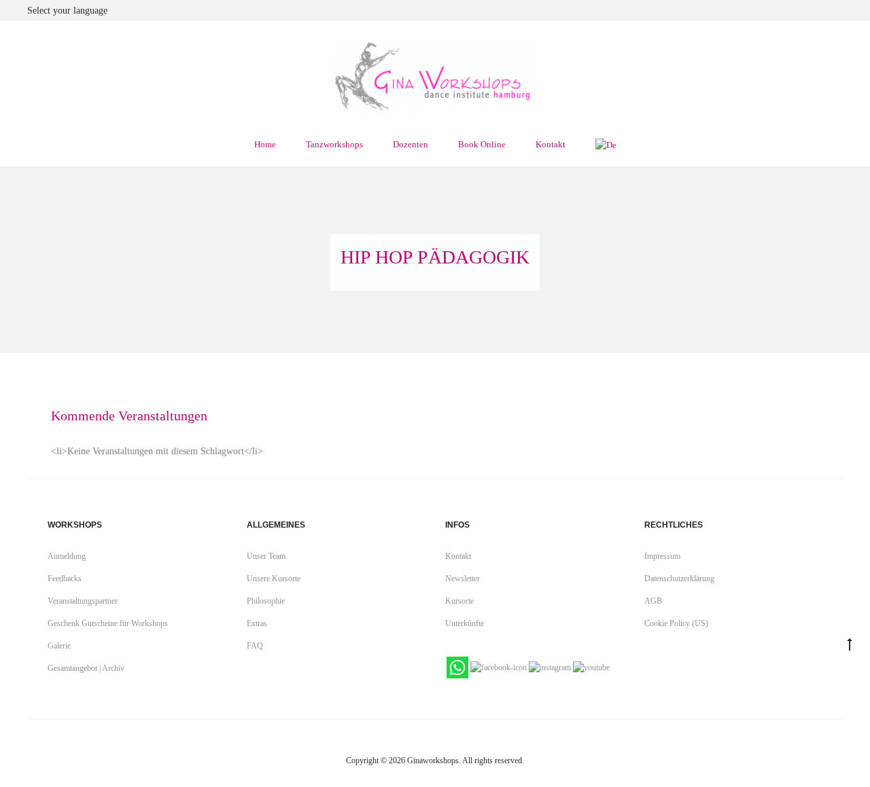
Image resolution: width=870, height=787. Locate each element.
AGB (653, 601)
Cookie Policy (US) (676, 623)
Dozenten (410, 144)
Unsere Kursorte (273, 578)
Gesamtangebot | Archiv (86, 668)
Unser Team (266, 556)
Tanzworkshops (334, 144)
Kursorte (459, 601)
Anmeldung (67, 556)
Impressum (662, 556)
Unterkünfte (464, 623)
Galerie (59, 646)
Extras (257, 623)
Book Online (482, 144)
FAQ (255, 646)
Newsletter (462, 578)
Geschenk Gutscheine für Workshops (108, 623)
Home (265, 144)
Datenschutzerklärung (679, 578)
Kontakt (551, 144)
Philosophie (266, 601)
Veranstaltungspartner (83, 601)
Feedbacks (65, 578)
